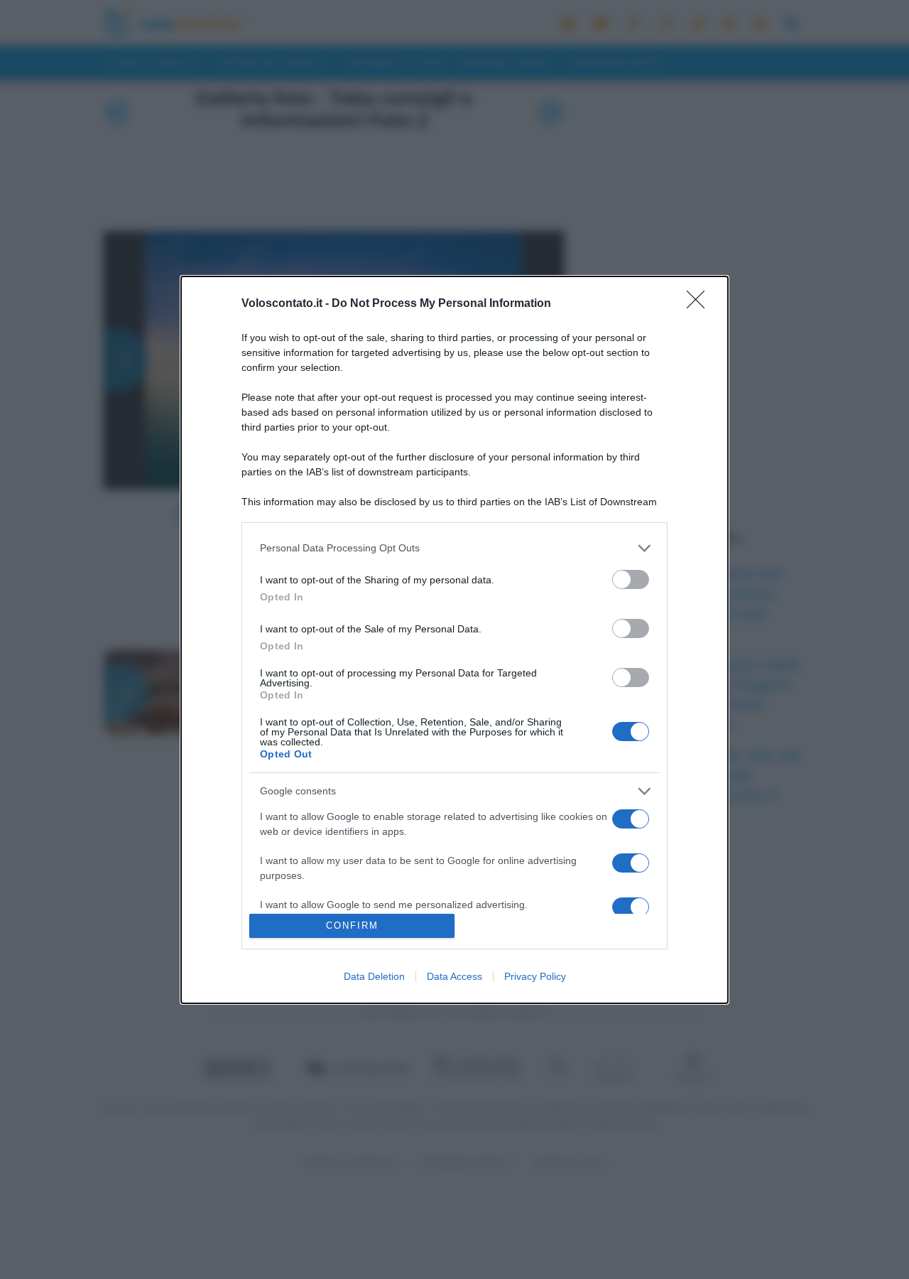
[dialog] (454, 639)
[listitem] (454, 548)
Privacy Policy (535, 976)
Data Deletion (374, 976)
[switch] (630, 579)
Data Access (454, 976)
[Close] (700, 304)
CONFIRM (352, 925)
